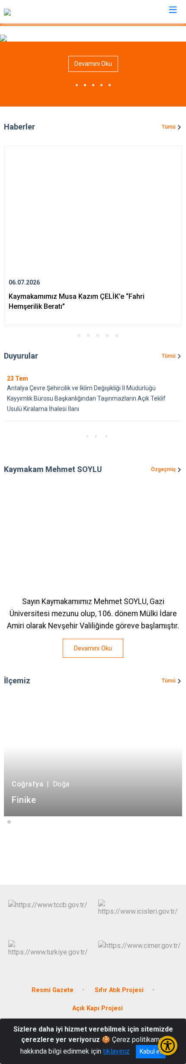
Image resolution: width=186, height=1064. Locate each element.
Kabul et (151, 1051)
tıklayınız (116, 1051)
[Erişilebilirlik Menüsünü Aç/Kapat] (167, 1045)
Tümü (169, 127)
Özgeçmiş (163, 469)
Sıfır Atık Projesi (119, 990)
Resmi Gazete (53, 990)
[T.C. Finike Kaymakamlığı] (40, 11)
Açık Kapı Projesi (97, 1008)
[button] (69, 335)
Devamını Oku (93, 63)
